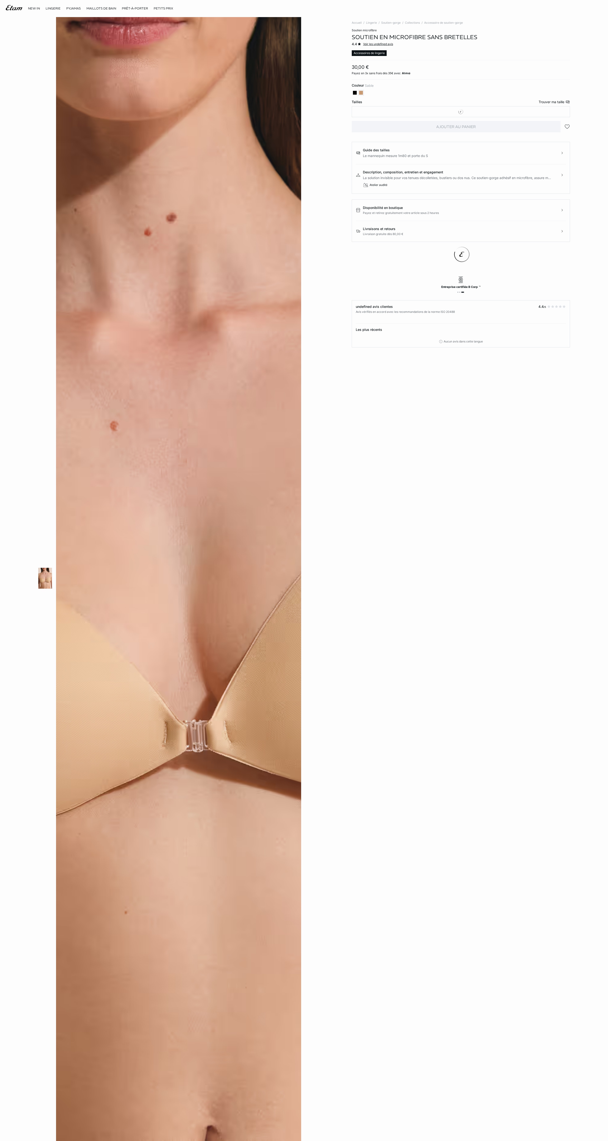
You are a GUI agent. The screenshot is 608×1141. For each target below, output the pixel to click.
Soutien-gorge (391, 22)
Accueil (357, 22)
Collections (412, 22)
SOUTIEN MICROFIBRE (364, 30)
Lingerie (371, 22)
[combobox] (461, 111)
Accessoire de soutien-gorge (443, 22)
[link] (34, 8)
